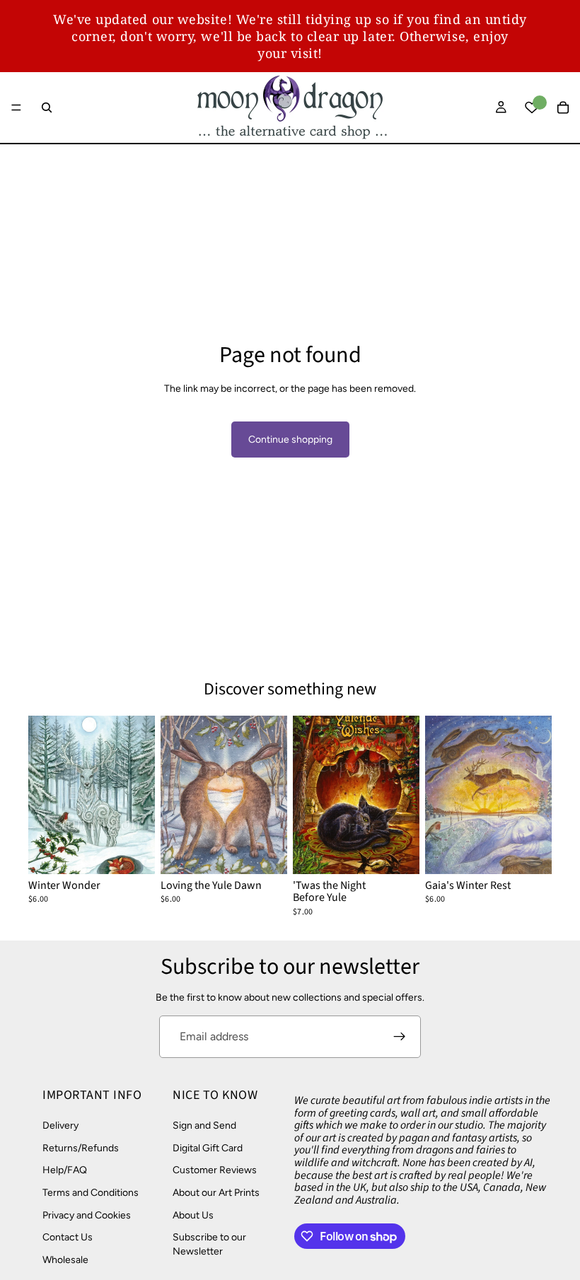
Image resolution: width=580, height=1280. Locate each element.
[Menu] (16, 107)
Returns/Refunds (80, 1148)
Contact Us (67, 1238)
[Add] (133, 852)
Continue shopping (290, 440)
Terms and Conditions (90, 1193)
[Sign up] (399, 1037)
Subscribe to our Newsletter (209, 1245)
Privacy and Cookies (86, 1215)
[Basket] (563, 107)
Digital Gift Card (208, 1148)
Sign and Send (204, 1126)
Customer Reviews (215, 1171)
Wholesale (65, 1260)
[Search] (46, 107)
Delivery (60, 1126)
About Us (193, 1215)
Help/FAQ (64, 1171)
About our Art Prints (216, 1193)
